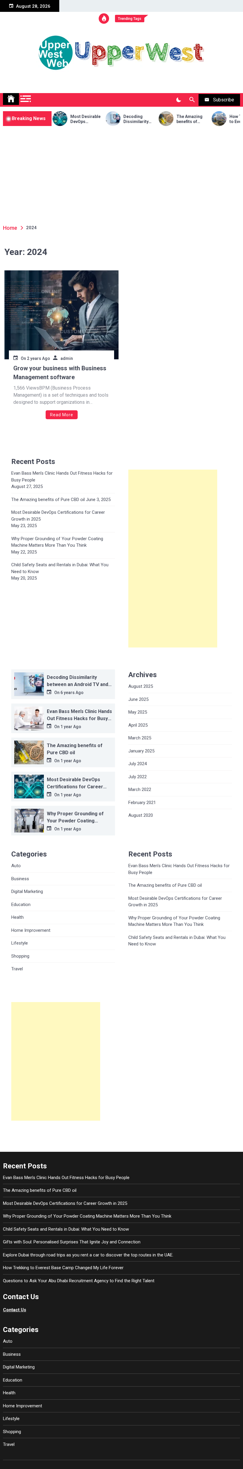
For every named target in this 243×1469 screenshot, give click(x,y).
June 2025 (138, 699)
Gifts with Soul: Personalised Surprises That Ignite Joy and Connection (71, 1242)
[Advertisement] (121, 170)
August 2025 (140, 686)
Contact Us (14, 1309)
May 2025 (137, 712)
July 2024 (137, 763)
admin (66, 358)
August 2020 (140, 815)
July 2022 (137, 776)
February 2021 (142, 802)
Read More (61, 414)
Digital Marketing (27, 891)
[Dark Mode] (178, 100)
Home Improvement (30, 930)
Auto (16, 865)
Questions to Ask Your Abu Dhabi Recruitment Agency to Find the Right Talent (78, 1280)
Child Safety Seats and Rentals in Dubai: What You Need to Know (59, 568)
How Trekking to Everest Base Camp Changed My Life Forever (63, 1267)
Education (21, 904)
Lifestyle (19, 943)
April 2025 (138, 725)
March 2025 (139, 738)
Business (20, 878)
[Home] (11, 99)
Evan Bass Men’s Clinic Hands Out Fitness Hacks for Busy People (62, 476)
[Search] (192, 100)
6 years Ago (72, 692)
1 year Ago (70, 726)
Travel (17, 969)
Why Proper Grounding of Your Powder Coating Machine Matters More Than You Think (57, 542)
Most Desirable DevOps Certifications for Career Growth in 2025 (73, 119)
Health (17, 917)
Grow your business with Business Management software (59, 373)
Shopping (20, 956)
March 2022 (139, 789)
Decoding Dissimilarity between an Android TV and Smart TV (126, 119)
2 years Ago (38, 358)
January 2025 (141, 751)
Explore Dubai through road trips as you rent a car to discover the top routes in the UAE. (88, 1255)
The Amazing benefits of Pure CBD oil (177, 119)
